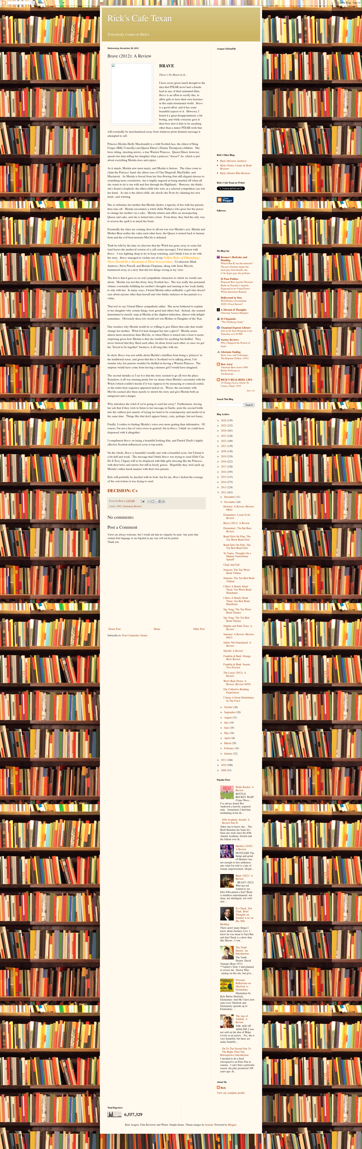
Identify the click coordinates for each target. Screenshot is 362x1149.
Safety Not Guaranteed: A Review (237, 644)
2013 (224, 487)
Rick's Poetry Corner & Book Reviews (236, 167)
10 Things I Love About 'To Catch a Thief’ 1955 (235, 384)
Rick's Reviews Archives (233, 161)
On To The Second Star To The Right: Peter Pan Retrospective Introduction (235, 1052)
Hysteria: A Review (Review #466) (238, 508)
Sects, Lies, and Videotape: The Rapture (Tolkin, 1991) (235, 356)
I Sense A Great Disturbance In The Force (238, 699)
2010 (224, 765)
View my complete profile (231, 1093)
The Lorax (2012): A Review (234, 674)
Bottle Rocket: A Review (245, 788)
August (228, 717)
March (228, 743)
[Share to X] (156, 501)
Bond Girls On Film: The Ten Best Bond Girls (237, 546)
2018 (224, 461)
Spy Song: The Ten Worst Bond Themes (237, 610)
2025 (224, 425)
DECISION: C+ (122, 490)
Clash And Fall (231, 564)
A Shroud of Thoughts (233, 310)
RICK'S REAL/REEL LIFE (236, 380)
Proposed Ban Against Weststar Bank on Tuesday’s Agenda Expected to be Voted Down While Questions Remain (237, 286)
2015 (224, 477)
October (228, 707)
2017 (224, 466)
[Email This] (149, 501)
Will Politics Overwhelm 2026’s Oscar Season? (233, 302)
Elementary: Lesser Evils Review (236, 516)
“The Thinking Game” (232, 322)
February (229, 748)
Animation (128, 506)
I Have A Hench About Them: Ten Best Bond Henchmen (236, 601)
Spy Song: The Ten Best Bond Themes (236, 619)
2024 (224, 430)
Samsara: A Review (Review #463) (238, 635)
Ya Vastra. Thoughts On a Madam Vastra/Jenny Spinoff (237, 556)
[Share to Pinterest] (163, 501)
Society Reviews (230, 340)
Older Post (199, 629)
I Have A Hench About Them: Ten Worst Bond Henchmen (237, 589)
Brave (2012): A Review (236, 523)
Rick (223, 1088)
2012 (119, 506)
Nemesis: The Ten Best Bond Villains (238, 579)
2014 (224, 482)
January (228, 753)
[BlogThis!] (153, 501)
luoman (209, 1124)
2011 (224, 760)
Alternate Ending (231, 352)
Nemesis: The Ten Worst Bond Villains (236, 571)
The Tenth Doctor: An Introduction (242, 950)
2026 (224, 420)
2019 (224, 456)
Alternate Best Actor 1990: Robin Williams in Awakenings (234, 371)
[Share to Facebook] (160, 501)
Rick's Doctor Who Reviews (235, 173)
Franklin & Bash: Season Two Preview (236, 665)
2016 (224, 472)
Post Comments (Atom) (134, 635)
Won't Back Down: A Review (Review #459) (237, 682)
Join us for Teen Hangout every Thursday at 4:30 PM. (236, 332)
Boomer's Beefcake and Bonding (234, 258)
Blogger (232, 1124)
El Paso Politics (229, 279)
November (230, 502)
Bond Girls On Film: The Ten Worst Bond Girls (237, 538)
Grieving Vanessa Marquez (234, 312)
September (230, 712)
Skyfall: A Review (233, 651)
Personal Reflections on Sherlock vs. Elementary (243, 984)
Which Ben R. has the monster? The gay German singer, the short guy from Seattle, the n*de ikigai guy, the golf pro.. (237, 268)
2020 (224, 451)
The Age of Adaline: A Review (242, 1019)
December (230, 497)
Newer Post (114, 629)
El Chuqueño (228, 319)
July (226, 722)
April (227, 738)
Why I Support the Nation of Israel (235, 344)
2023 (224, 436)
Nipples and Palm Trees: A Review (237, 627)
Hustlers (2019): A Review (244, 847)
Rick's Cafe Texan (139, 18)
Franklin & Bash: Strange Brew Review (237, 657)
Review (137, 506)
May (227, 733)
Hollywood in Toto (231, 298)
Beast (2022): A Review (244, 877)
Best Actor (227, 364)
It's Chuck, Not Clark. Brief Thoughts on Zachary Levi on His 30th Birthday (237, 916)
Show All (251, 390)
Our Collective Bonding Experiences (236, 690)
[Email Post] (142, 501)
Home (157, 629)
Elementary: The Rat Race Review (237, 529)
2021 (224, 446)
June (227, 727)
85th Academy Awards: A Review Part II (236, 821)
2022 (224, 441)
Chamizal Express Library (236, 328)
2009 (224, 770)
